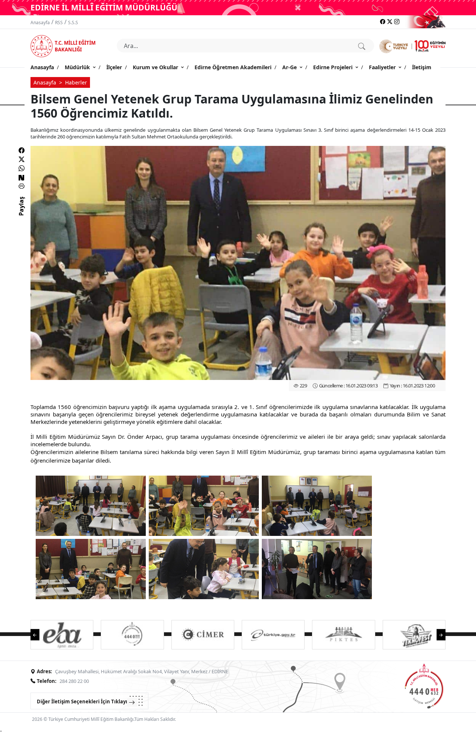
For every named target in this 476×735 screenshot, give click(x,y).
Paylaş (21, 213)
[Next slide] (437, 634)
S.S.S (73, 22)
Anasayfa (40, 22)
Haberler (76, 82)
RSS (59, 22)
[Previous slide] (38, 634)
